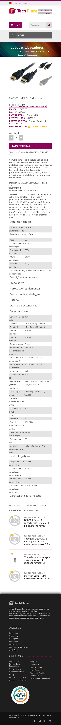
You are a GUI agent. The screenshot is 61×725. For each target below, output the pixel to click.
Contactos (13, 644)
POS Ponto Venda (37, 673)
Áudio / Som (30, 51)
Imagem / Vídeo (36, 667)
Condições (13, 639)
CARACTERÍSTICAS (21, 146)
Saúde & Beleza (36, 676)
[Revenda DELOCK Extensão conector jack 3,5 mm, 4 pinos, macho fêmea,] (15, 520)
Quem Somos (14, 636)
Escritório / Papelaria (17, 677)
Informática (34, 670)
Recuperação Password (19, 647)
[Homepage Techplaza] (30, 11)
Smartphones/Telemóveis (40, 678)
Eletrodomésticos (16, 672)
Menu (20, 35)
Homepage (13, 633)
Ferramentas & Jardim (18, 680)
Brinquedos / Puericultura (14, 665)
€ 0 (18, 24)
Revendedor (14, 642)
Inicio (19, 51)
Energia (12, 674)
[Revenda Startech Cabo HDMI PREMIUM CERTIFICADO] (15, 576)
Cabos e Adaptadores (27, 55)
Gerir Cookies (14, 650)
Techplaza (31, 715)
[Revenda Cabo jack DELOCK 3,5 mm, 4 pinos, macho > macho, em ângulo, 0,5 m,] (15, 539)
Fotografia (34, 661)
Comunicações (15, 669)
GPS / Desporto (36, 664)
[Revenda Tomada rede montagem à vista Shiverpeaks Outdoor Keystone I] (15, 560)
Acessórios (42, 51)
